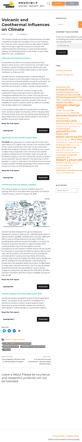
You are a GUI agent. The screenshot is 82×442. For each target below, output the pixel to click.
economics (66, 121)
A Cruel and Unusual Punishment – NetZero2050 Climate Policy (39, 360)
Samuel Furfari (63, 163)
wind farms (68, 173)
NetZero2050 (73, 142)
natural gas (62, 142)
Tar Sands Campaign (64, 165)
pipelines (75, 152)
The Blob (6, 349)
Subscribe (62, 52)
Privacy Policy (59, 436)
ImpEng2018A (8, 286)
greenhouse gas (63, 140)
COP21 (74, 113)
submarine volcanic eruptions (33, 346)
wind (58, 173)
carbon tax (64, 102)
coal (70, 110)
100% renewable (65, 100)
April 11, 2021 (7, 34)
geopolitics (66, 131)
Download (43, 131)
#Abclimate (63, 87)
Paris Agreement (66, 147)
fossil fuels (63, 129)
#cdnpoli (65, 89)
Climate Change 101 (64, 75)
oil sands (75, 145)
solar (74, 163)
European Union (74, 126)
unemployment (63, 168)
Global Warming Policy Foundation (17, 343)
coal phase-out (62, 113)
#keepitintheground (68, 95)
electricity (62, 124)
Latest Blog (22, 6)
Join (72, 3)
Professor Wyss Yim (10, 346)
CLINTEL (60, 110)
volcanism (21, 339)
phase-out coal (63, 152)
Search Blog (33, 6)
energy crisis (61, 126)
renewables (63, 157)
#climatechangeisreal (67, 92)
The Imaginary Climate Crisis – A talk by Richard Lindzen (13, 359)
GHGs (62, 134)
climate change (11, 339)
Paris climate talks (64, 150)
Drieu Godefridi (62, 118)
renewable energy (66, 155)
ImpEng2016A (8, 177)
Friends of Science (64, 71)
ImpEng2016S (8, 130)
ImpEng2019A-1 (8, 319)
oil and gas (63, 145)
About (42, 6)
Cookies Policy (72, 436)
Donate (58, 3)
